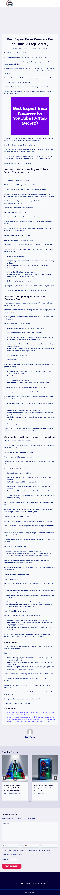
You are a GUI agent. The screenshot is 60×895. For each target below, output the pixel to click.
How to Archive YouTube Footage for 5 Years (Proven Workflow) (44, 788)
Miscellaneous (43, 48)
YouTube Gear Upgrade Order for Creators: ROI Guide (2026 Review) (29, 721)
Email (24, 846)
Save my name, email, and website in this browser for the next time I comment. (27, 850)
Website (44, 846)
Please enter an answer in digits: (12, 854)
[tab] (26, 801)
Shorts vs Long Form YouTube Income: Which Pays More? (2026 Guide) (30, 717)
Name (5, 846)
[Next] (55, 778)
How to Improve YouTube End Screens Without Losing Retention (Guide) (31, 712)
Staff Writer (30, 737)
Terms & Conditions (39, 883)
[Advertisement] (30, 19)
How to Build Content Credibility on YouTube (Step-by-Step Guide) (13, 788)
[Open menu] (56, 3)
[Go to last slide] (4, 778)
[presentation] (15, 768)
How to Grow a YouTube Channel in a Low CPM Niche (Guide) (27, 715)
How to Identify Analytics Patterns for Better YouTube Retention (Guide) (31, 719)
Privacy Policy (18, 883)
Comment (6, 823)
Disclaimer (27, 883)
